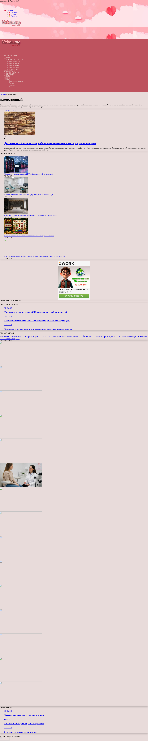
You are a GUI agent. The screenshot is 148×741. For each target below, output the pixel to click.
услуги (18, 339)
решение (144, 336)
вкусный (14, 336)
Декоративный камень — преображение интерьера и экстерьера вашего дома (50, 143)
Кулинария (9, 71)
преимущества (111, 336)
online (5, 336)
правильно (99, 336)
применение (126, 336)
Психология (13, 69)
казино (57, 336)
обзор (76, 336)
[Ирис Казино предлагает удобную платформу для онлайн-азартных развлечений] (21, 559)
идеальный (45, 336)
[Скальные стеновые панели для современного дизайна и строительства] (16, 213)
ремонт (132, 336)
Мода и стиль (10, 56)
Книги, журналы (15, 87)
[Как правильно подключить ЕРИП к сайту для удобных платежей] (21, 511)
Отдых (7, 79)
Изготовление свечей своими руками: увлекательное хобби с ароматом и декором (34, 256)
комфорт (64, 336)
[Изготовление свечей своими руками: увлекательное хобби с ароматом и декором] (16, 254)
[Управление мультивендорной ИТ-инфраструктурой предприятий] (16, 172)
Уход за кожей (14, 67)
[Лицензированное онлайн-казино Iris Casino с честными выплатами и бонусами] (21, 657)
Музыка (12, 85)
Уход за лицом (14, 63)
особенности (87, 336)
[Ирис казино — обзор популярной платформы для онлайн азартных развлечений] (21, 632)
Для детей (9, 75)
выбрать (28, 336)
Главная (3, 94)
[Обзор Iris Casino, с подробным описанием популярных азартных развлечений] (21, 584)
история (52, 336)
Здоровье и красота (13, 59)
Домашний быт (11, 73)
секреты (2, 339)
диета (37, 336)
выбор (19, 336)
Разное (11, 83)
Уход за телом (14, 65)
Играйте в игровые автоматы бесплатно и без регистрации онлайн (29, 236)
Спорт (7, 77)
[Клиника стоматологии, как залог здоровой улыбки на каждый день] (16, 193)
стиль (13, 339)
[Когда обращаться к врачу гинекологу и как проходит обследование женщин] (21, 487)
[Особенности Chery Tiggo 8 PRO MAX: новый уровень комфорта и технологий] (21, 705)
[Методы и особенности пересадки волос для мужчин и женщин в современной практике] (21, 535)
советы (8, 339)
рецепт (138, 336)
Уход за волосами (15, 61)
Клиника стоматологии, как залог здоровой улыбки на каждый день (29, 195)
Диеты (7, 57)
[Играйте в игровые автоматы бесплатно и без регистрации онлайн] (16, 234)
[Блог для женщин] (12, 30)
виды (9, 336)
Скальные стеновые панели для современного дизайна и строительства (30, 215)
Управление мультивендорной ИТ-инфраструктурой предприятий (28, 174)
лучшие (71, 336)
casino (1, 336)
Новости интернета (16, 81)
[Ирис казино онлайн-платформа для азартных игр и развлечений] (21, 608)
